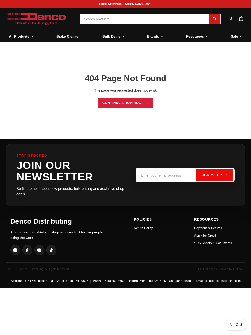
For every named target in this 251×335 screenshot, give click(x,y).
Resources (195, 36)
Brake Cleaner (68, 36)
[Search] (214, 19)
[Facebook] (27, 250)
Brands (153, 36)
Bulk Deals (111, 36)
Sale (234, 36)
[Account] (230, 19)
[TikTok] (51, 250)
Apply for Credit (205, 235)
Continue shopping (121, 103)
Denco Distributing (41, 221)
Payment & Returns (208, 228)
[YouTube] (39, 250)
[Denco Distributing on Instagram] (15, 250)
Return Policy (143, 228)
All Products (19, 36)
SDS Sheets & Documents (213, 243)
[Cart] (241, 19)
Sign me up (211, 175)
